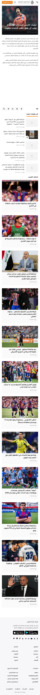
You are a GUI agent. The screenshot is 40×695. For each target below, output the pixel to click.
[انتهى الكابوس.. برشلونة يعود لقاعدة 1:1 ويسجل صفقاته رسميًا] (20, 407)
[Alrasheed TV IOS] (17, 638)
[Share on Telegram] (8, 108)
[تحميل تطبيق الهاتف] (25, 632)
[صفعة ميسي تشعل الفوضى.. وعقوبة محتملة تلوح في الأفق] (20, 550)
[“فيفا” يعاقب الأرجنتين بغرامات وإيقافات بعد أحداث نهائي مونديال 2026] (20, 477)
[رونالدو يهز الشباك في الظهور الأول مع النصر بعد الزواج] (20, 442)
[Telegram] (26, 638)
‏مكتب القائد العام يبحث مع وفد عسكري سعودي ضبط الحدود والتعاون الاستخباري (14, 155)
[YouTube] (31, 638)
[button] (36, 2)
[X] (35, 638)
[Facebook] (37, 638)
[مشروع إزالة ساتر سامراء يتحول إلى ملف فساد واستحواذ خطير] (32, 134)
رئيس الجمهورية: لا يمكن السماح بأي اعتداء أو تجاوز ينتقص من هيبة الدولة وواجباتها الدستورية (13, 167)
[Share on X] (17, 108)
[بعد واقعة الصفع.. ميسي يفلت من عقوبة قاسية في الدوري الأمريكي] (20, 336)
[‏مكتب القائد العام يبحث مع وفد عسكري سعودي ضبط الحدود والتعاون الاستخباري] (32, 156)
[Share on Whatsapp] (13, 108)
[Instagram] (28, 638)
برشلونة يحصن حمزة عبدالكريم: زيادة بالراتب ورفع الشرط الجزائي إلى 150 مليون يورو (20, 528)
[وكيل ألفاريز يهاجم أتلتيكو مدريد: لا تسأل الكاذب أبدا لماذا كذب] (20, 372)
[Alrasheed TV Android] (14, 638)
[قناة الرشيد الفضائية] (26, 2)
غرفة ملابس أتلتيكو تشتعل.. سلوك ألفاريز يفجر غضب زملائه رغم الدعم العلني (21, 314)
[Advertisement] (20, 86)
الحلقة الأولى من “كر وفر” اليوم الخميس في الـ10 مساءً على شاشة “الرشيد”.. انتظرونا (14, 122)
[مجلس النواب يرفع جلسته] (32, 145)
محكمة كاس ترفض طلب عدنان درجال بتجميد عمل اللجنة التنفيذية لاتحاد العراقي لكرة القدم (21, 276)
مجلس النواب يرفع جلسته (15, 142)
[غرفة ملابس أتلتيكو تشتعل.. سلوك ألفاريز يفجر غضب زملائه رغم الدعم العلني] (20, 299)
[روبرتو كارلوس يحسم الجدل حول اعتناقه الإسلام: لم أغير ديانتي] (20, 586)
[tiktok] (20, 638)
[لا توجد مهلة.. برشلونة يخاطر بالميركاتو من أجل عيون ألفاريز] (20, 226)
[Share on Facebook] (21, 108)
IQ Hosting (22, 692)
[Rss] (23, 638)
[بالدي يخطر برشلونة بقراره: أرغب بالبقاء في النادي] (20, 190)
